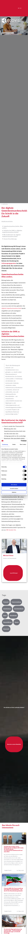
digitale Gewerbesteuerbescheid (11, 308)
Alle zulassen (14, 484)
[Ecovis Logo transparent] (11, 19)
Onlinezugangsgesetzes (8, 263)
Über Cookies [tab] (23, 444)
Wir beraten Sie (11, 530)
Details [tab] (14, 444)
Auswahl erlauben (14, 488)
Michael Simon (8, 555)
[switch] (25, 471)
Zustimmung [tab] (5, 444)
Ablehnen (14, 492)
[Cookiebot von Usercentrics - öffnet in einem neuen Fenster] (21, 441)
